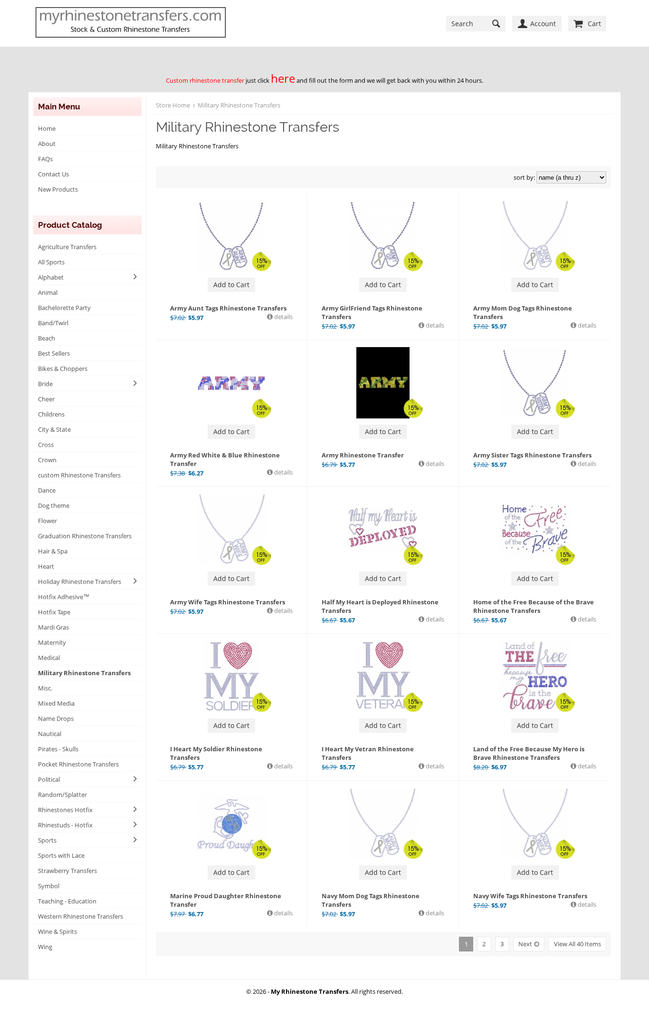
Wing (45, 946)
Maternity (52, 642)
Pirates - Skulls (58, 749)
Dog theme (53, 505)
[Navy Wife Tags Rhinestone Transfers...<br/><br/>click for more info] (535, 823)
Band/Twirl (53, 323)
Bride (45, 383)
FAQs (45, 159)
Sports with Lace (61, 855)
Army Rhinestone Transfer (363, 455)
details (283, 316)
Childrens (51, 414)
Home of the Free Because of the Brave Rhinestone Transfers (533, 606)
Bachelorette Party (64, 307)
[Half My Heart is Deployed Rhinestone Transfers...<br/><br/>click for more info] (383, 529)
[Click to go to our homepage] (131, 23)
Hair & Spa (52, 551)
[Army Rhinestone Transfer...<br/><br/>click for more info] (383, 382)
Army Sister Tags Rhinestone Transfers (532, 455)
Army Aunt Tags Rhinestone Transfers (228, 308)
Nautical (49, 733)
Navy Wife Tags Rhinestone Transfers (530, 896)
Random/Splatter (62, 794)
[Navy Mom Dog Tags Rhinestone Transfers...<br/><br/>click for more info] (383, 823)
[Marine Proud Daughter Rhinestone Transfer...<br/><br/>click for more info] (231, 823)
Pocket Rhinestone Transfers (78, 764)
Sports (47, 840)
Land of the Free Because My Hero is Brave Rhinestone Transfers (528, 753)
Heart (46, 566)
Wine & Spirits (57, 931)
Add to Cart (231, 284)
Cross (46, 444)
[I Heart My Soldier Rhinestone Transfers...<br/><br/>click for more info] (231, 676)
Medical (49, 657)
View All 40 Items (577, 944)
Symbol (48, 886)
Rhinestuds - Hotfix (65, 825)
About (47, 143)
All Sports (51, 262)
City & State (54, 429)
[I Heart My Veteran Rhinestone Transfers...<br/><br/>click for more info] (383, 676)
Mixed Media (56, 703)
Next (525, 944)
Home (47, 128)
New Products (58, 189)
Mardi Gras (53, 627)
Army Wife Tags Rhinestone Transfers (227, 602)
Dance (47, 490)
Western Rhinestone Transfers (80, 916)
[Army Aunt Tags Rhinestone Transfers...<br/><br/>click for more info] (231, 236)
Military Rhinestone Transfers (84, 673)
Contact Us (53, 174)
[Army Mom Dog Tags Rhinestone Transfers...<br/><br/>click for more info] (535, 236)
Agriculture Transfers (67, 247)
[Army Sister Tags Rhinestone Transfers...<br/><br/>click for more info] (535, 382)
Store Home (173, 105)
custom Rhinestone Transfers (79, 475)
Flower (47, 520)
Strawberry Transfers (67, 870)
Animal (47, 292)
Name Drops (56, 718)
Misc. (45, 688)
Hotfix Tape (54, 612)
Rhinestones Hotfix (65, 809)
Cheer (46, 399)
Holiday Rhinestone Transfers (79, 581)
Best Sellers (54, 353)
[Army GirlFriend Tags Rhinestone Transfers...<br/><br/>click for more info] (383, 236)
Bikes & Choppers (62, 368)
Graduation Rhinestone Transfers (85, 536)
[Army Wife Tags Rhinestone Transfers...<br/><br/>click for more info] (231, 529)
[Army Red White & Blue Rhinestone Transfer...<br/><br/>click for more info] (231, 382)
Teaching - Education (67, 901)
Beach (46, 338)
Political (49, 779)
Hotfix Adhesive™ (63, 596)
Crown (47, 460)
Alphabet (51, 277)
